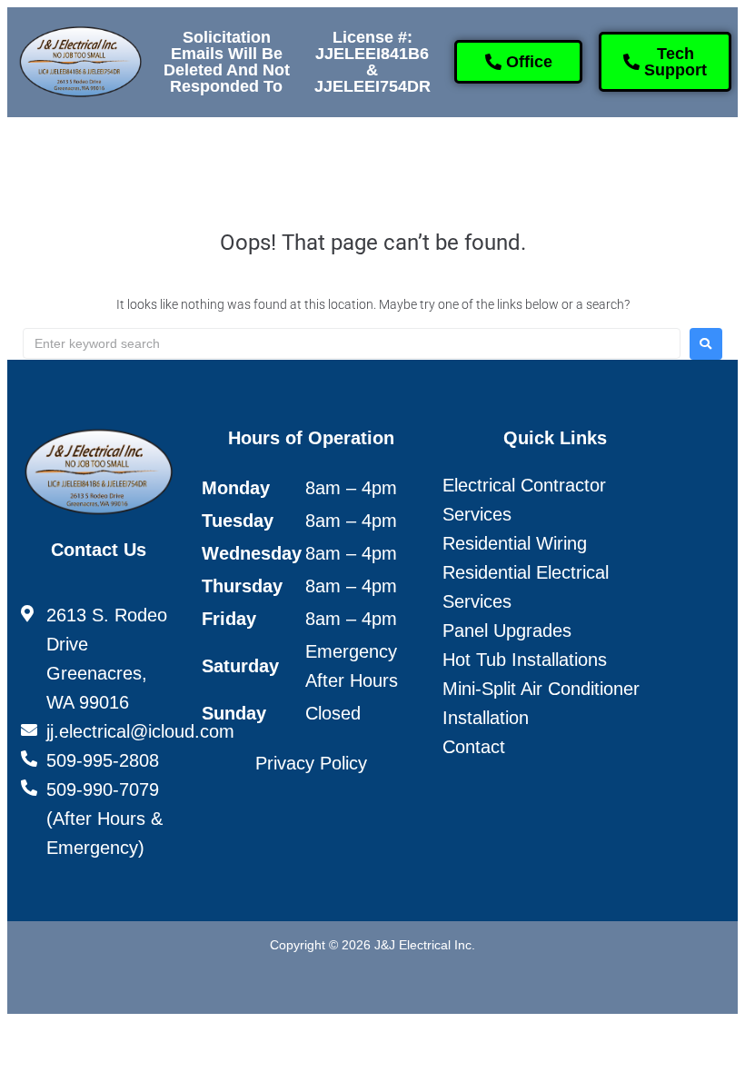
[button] (154, 157)
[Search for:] (351, 343)
